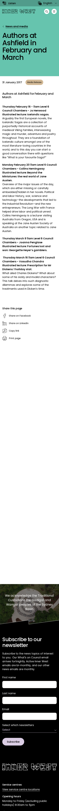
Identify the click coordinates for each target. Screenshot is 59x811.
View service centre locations (21, 789)
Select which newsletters (18, 725)
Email (5, 709)
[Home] (18, 11)
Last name (9, 693)
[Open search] (46, 11)
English (47, 3)
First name (9, 677)
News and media (17, 26)
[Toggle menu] (54, 11)
